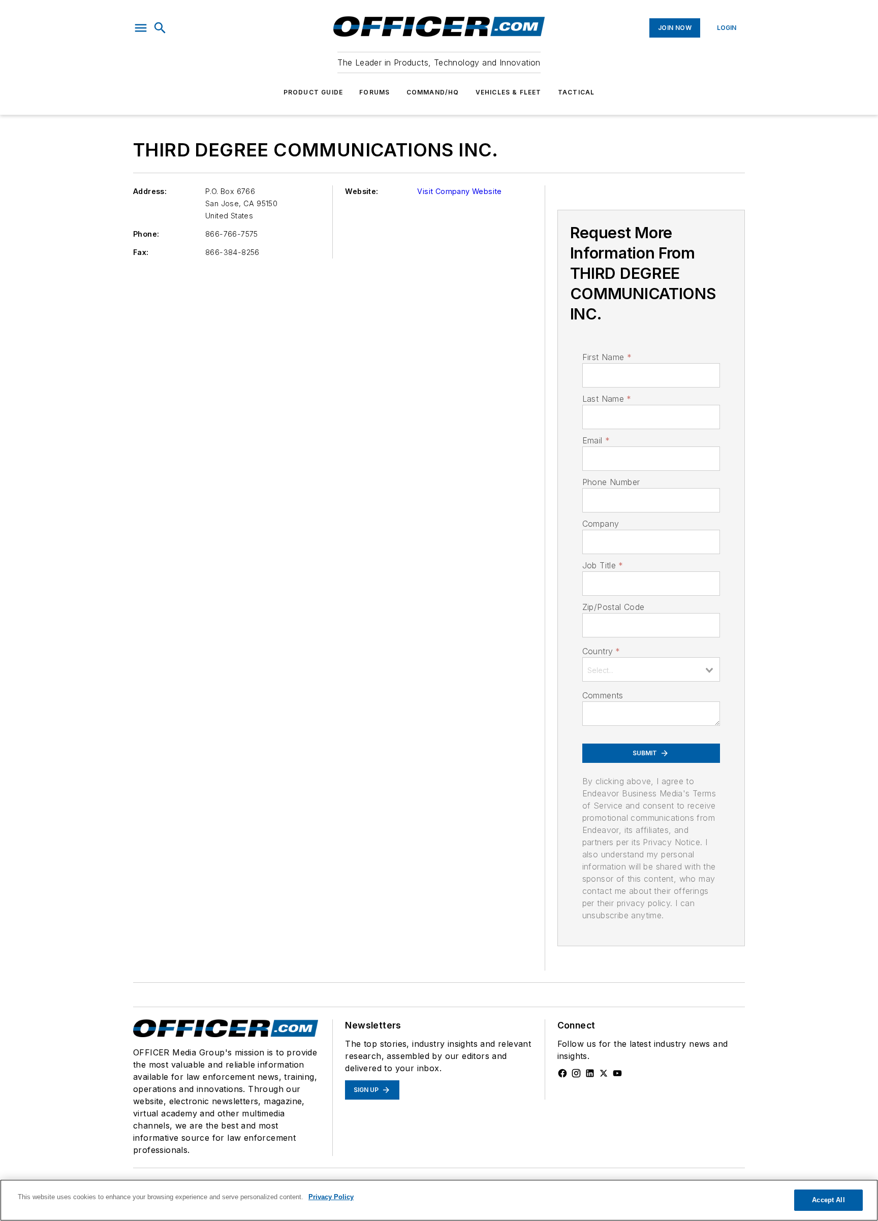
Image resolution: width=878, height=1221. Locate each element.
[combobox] (651, 669)
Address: (150, 191)
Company (600, 524)
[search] (160, 28)
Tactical (576, 92)
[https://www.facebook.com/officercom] (562, 1073)
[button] (140, 28)
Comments (602, 695)
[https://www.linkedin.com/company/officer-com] (590, 1073)
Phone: (146, 234)
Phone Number (611, 482)
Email (596, 440)
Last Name (607, 399)
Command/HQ (432, 92)
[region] (439, 1200)
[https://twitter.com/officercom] (604, 1073)
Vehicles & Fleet (509, 92)
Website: (361, 191)
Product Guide (313, 92)
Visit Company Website (459, 191)
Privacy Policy (331, 1197)
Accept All (828, 1200)
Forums (374, 92)
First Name (607, 357)
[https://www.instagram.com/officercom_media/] (576, 1073)
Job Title (602, 565)
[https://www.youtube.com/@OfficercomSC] (617, 1073)
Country (601, 651)
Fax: (141, 252)
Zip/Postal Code (613, 607)
